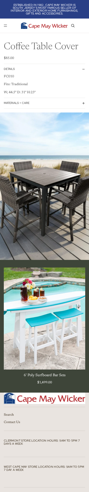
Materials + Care (16, 103)
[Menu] (5, 25)
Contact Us (12, 422)
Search (9, 415)
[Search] (73, 25)
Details (9, 69)
